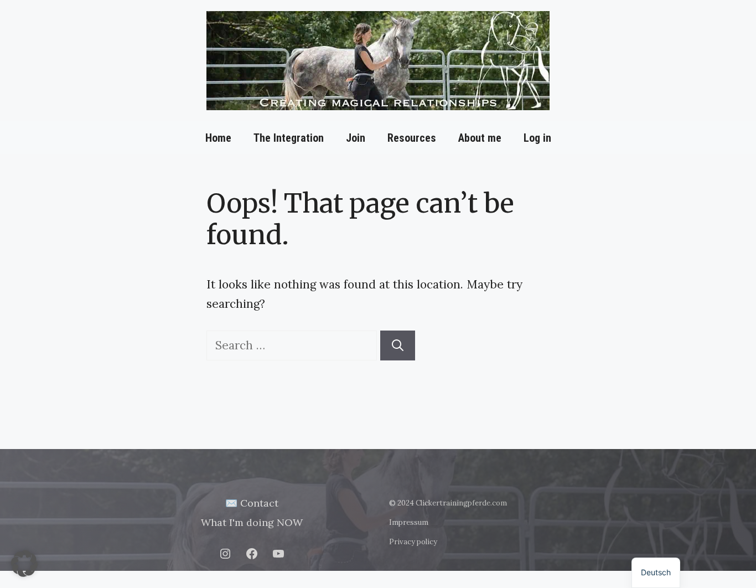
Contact (259, 503)
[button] (24, 563)
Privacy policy (413, 541)
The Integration (288, 138)
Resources (411, 138)
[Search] (397, 345)
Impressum (408, 522)
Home (218, 138)
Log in (537, 138)
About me (479, 138)
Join (355, 138)
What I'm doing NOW (252, 522)
